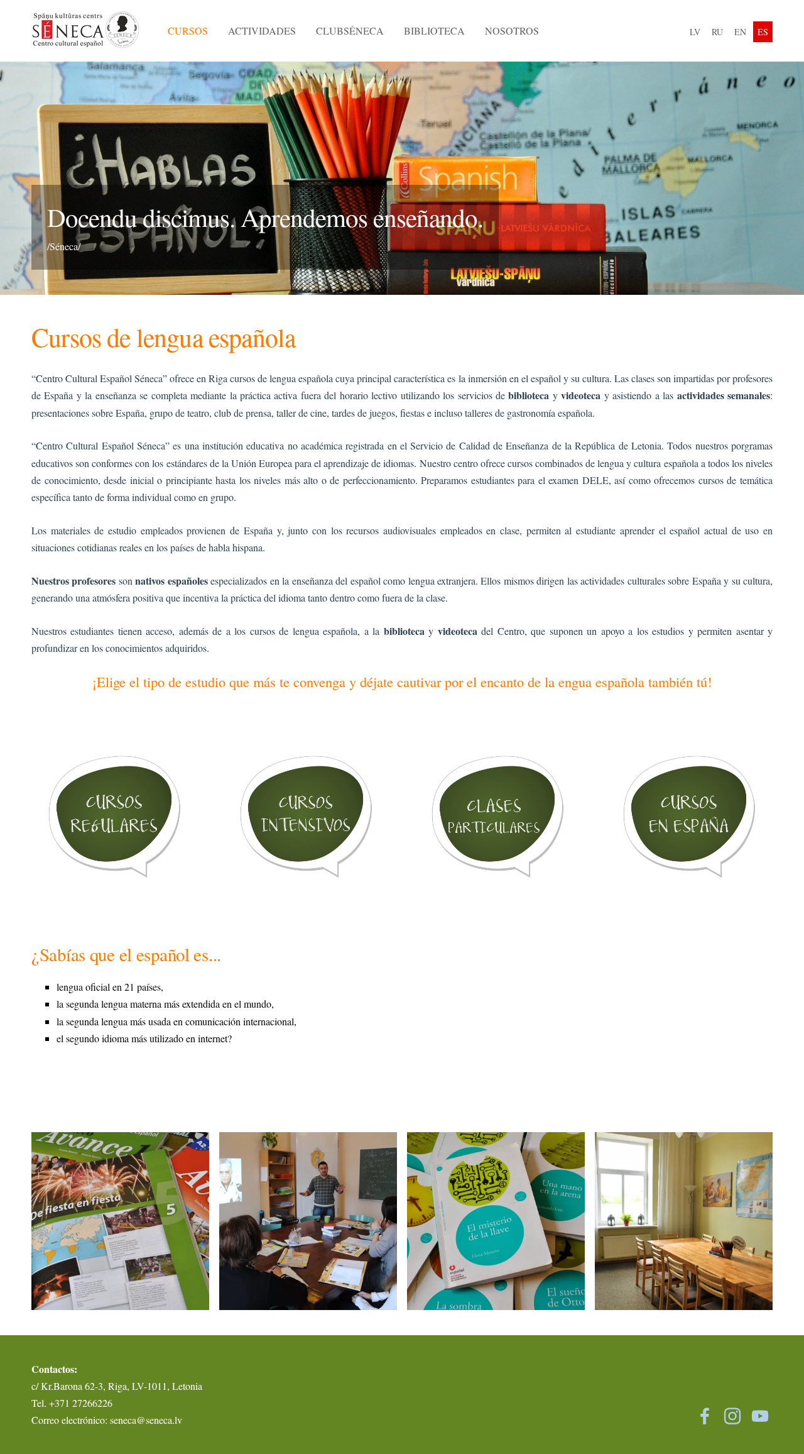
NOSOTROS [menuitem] (512, 30)
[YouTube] (760, 1416)
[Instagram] (732, 1416)
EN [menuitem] (740, 32)
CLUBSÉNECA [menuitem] (350, 30)
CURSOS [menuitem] (188, 30)
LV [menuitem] (695, 32)
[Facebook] (704, 1416)
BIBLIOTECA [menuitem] (434, 30)
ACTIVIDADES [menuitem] (262, 30)
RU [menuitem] (717, 32)
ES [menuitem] (763, 32)
